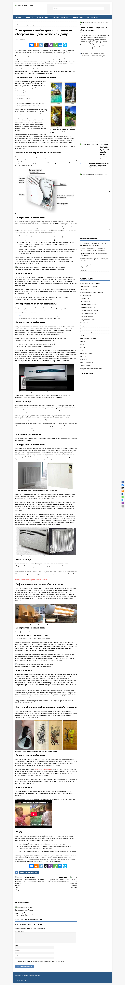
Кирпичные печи (85, 301)
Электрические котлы (86, 326)
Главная (18, 17)
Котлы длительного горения (89, 310)
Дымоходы (83, 356)
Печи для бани (84, 323)
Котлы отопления (85, 295)
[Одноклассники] (36, 45)
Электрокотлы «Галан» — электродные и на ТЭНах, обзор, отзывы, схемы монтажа (24, 913)
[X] (46, 45)
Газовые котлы (84, 298)
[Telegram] (41, 45)
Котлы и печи (42, 17)
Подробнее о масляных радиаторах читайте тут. (32, 580)
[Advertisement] (95, 448)
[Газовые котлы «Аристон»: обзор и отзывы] (95, 24)
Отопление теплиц (86, 332)
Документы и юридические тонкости (91, 292)
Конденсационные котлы (87, 307)
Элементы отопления (60, 17)
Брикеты (82, 341)
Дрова (82, 344)
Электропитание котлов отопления (91, 369)
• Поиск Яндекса (28, 975)
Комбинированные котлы (88, 304)
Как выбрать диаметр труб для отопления (109, 200)
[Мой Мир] (60, 45)
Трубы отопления (85, 365)
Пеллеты (82, 347)
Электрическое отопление (29, 872)
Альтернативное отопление (88, 286)
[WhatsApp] (55, 45)
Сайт (16, 956)
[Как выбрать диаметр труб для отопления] (93, 174)
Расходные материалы (87, 362)
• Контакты (36, 975)
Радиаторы (21, 39)
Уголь (81, 350)
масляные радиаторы (26, 101)
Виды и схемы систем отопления (85, 17)
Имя (16, 945)
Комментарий (19, 931)
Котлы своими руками (87, 316)
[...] (92, 48)
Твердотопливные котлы (87, 320)
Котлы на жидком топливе (88, 313)
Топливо (28, 17)
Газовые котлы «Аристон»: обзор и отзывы (93, 28)
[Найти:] (78, 8)
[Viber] (50, 45)
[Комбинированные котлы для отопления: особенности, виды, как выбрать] (83, 165)
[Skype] (65, 45)
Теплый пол (83, 289)
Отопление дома (85, 329)
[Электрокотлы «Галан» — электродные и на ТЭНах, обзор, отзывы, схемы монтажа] (25, 907)
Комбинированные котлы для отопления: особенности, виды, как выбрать (98, 165)
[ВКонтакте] (31, 45)
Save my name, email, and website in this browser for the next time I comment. (40, 961)
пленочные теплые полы (42, 769)
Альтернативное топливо (88, 338)
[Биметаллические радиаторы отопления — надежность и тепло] (94, 55)
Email (17, 950)
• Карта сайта (19, 975)
